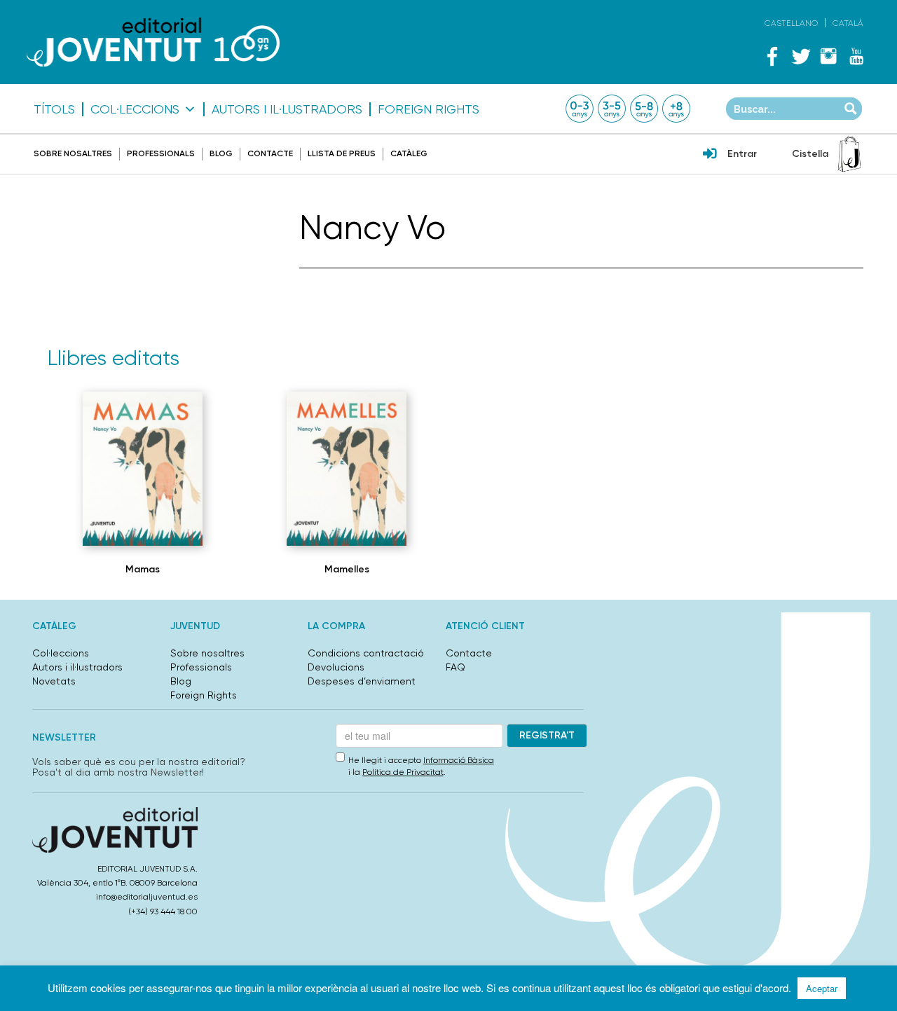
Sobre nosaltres (73, 153)
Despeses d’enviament (362, 681)
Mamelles (346, 569)
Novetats (54, 681)
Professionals (161, 153)
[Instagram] (828, 56)
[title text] (153, 42)
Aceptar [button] (821, 988)
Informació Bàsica (458, 760)
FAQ (455, 667)
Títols (54, 109)
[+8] (676, 109)
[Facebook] (772, 56)
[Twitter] (800, 56)
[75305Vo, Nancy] (346, 469)
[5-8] (644, 109)
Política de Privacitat (403, 772)
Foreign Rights (428, 109)
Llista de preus (342, 153)
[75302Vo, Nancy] (143, 469)
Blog (221, 153)
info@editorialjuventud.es (147, 897)
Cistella (810, 154)
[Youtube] (856, 56)
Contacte (270, 153)
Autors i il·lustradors (287, 109)
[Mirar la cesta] (849, 154)
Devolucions (336, 667)
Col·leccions (134, 109)
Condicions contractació (366, 653)
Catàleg (408, 153)
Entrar (742, 154)
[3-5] (612, 109)
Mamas (142, 569)
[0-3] (579, 109)
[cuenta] (710, 155)
